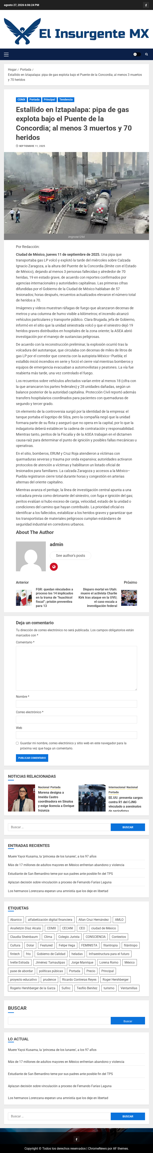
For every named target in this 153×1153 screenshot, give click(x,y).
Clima (48, 937)
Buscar (17, 1008)
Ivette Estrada (19, 962)
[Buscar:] (59, 827)
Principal (49, 99)
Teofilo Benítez (87, 988)
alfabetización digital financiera (50, 920)
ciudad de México (103, 928)
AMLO (119, 920)
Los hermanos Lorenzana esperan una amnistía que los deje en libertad (58, 891)
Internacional (117, 787)
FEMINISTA (89, 945)
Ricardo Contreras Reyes (79, 979)
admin (56, 544)
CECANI (67, 928)
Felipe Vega (67, 945)
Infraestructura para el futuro (109, 954)
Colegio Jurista (68, 937)
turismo (109, 988)
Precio (90, 971)
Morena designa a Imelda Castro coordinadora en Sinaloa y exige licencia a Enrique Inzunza (56, 801)
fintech (15, 954)
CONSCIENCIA (96, 937)
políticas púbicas (51, 971)
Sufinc (66, 988)
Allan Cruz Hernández (93, 920)
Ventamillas (129, 988)
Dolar (30, 945)
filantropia (110, 945)
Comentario (25, 642)
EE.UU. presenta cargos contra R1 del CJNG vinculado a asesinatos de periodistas (126, 804)
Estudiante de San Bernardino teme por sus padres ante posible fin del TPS (60, 874)
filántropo (130, 945)
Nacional (43, 787)
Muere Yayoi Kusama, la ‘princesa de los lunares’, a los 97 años (52, 856)
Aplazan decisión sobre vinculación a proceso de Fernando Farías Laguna (60, 882)
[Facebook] (146, 5)
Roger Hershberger (115, 979)
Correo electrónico (29, 712)
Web (19, 728)
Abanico (16, 920)
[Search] (146, 54)
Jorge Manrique (82, 962)
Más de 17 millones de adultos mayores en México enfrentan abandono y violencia (66, 865)
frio (28, 954)
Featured (46, 945)
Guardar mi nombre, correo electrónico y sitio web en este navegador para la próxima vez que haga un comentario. (73, 745)
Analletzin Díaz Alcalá (25, 928)
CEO (82, 928)
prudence (49, 979)
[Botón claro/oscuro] (137, 54)
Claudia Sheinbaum (24, 937)
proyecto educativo (23, 979)
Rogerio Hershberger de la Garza (32, 988)
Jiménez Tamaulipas (50, 962)
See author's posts (70, 555)
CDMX (21, 99)
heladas (77, 954)
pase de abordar (21, 971)
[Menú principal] (6, 54)
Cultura (15, 945)
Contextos (119, 937)
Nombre (22, 696)
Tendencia (66, 99)
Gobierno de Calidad (51, 954)
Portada (34, 99)
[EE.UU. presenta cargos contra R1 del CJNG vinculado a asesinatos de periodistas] (92, 798)
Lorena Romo (108, 962)
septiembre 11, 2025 (32, 146)
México (130, 962)
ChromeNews (97, 1148)
